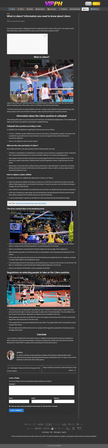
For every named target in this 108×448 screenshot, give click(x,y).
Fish (51, 432)
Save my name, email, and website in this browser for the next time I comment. (34, 406)
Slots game (57, 432)
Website (56, 398)
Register (96, 3)
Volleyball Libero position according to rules (26, 42)
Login (88, 3)
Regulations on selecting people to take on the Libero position (28, 50)
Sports (21, 9)
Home (13, 9)
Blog (86, 9)
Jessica (23, 21)
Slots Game (41, 9)
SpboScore (96, 9)
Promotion (64, 9)
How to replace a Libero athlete (23, 46)
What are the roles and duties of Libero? (25, 44)
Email (34, 398)
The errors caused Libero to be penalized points (27, 48)
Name (11, 398)
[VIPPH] (54, 3)
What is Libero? (15, 38)
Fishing (31, 9)
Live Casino (52, 9)
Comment (12, 384)
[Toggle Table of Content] (44, 36)
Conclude (13, 52)
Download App (76, 9)
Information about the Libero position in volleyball (25, 40)
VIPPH (28, 31)
